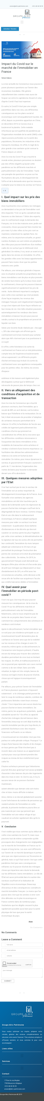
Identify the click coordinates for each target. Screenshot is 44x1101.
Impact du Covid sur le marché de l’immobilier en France (20, 67)
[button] (22, 22)
